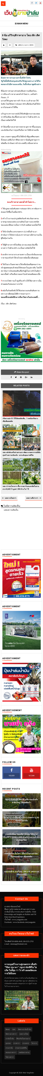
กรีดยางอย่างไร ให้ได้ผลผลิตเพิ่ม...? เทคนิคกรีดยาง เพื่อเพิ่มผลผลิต (20, 419)
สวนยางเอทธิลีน (21, 1048)
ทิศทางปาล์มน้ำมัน (24, 1029)
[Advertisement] (21, 529)
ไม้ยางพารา (10, 1057)
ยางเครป (26, 1043)
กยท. (13, 1029)
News (31, 45)
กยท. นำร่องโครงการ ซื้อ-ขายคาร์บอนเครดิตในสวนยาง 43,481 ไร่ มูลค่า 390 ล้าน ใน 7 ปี (21, 487)
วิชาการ (34, 1043)
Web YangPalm (28, 1073)
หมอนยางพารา (11, 1052)
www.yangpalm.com (19, 920)
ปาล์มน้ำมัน (10, 1039)
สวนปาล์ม (9, 1048)
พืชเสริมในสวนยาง (23, 1039)
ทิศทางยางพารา (11, 1034)
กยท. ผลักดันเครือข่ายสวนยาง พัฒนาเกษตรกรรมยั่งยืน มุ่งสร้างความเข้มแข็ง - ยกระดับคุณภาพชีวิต (21, 453)
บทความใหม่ (23, 1034)
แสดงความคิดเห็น (11, 510)
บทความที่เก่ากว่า (32, 498)
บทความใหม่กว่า (10, 498)
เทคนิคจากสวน (24, 1052)
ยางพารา (26, 45)
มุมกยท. (8, 1043)
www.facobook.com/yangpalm (24, 922)
